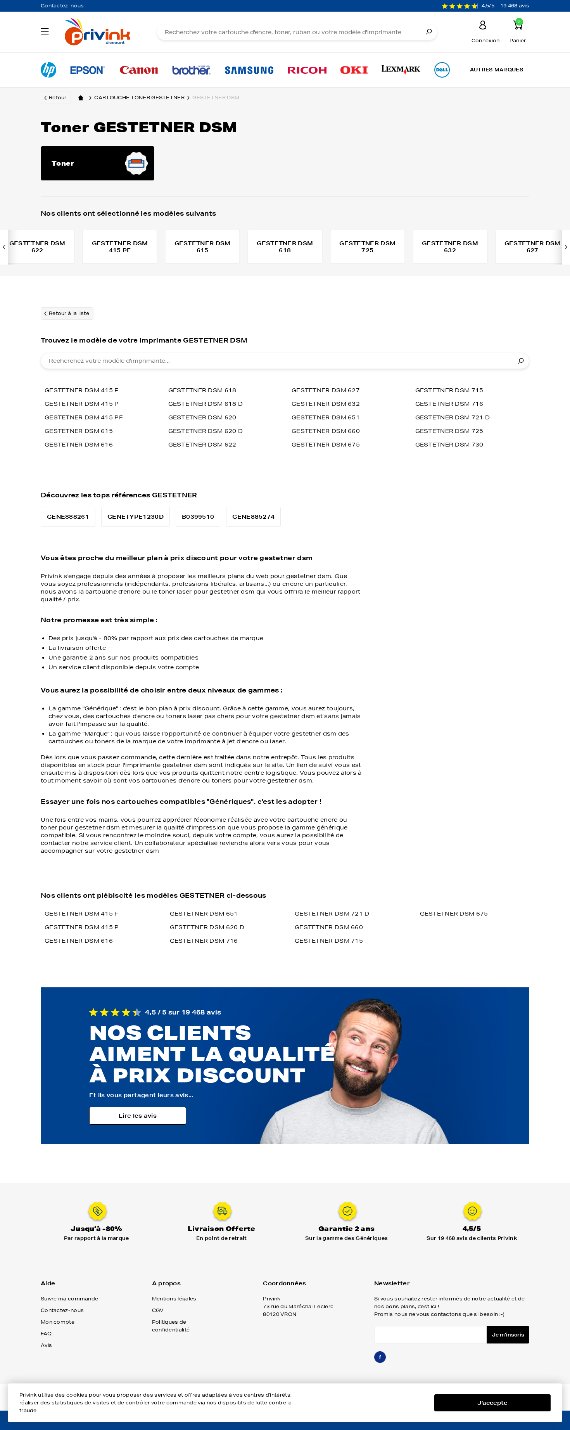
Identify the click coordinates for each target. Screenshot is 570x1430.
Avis (46, 1345)
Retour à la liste (69, 313)
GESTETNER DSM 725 (449, 431)
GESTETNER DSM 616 (79, 444)
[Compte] (483, 26)
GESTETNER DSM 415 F (81, 390)
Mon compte (57, 1322)
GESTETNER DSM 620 (202, 417)
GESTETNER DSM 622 (202, 444)
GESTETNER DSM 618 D (205, 403)
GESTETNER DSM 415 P (82, 403)
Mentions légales (174, 1298)
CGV (158, 1310)
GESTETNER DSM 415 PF (84, 417)
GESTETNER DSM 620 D (205, 431)
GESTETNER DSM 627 (326, 390)
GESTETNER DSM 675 (326, 444)
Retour (58, 97)
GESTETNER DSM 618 (202, 390)
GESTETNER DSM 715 (449, 390)
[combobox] (285, 361)
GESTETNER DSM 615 (79, 431)
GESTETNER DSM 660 (326, 431)
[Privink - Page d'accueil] (100, 32)
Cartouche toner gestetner (139, 97)
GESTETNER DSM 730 (449, 444)
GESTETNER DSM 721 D (452, 417)
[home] (80, 98)
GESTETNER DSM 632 (326, 403)
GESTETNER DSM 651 (326, 417)
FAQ (46, 1333)
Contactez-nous (62, 5)
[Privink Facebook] (380, 1360)
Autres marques (496, 69)
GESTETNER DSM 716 (449, 403)
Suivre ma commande (69, 1298)
